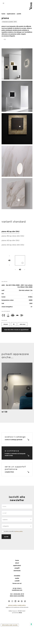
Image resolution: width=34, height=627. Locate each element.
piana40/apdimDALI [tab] (10, 231)
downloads (17, 570)
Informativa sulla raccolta (9, 625)
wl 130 (4, 412)
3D (13, 324)
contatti (17, 581)
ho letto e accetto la (13, 531)
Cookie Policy (21, 605)
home (3, 14)
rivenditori (17, 575)
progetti (17, 568)
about (17, 563)
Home (17, 560)
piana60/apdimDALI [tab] (10, 240)
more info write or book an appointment (16, 329)
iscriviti (6, 536)
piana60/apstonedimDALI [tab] (13, 245)
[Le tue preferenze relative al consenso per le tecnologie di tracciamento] (31, 624)
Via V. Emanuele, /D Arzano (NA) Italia (17, 595)
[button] (3, 3)
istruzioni (6, 324)
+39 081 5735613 (17, 588)
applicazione (11, 14)
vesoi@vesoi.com (17, 590)
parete (19, 14)
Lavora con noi (17, 583)
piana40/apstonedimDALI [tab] (13, 236)
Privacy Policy (19, 531)
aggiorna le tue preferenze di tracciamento (17, 607)
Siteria (20, 612)
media (17, 578)
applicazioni (17, 565)
